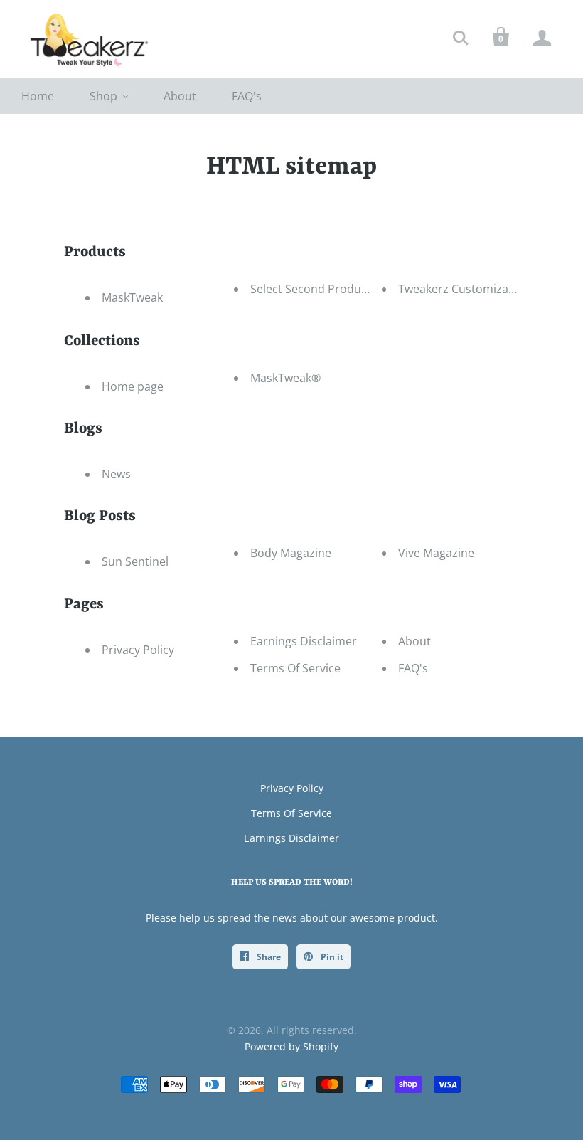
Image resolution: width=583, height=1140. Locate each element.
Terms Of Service (295, 668)
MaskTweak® (285, 378)
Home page (133, 386)
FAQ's (247, 96)
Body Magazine (290, 553)
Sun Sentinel (135, 561)
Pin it (331, 957)
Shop (103, 96)
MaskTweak (132, 297)
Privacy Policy (138, 650)
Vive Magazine (436, 553)
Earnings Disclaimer (303, 641)
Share (268, 957)
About (180, 96)
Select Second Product (310, 289)
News (116, 474)
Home (37, 96)
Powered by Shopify (291, 1046)
